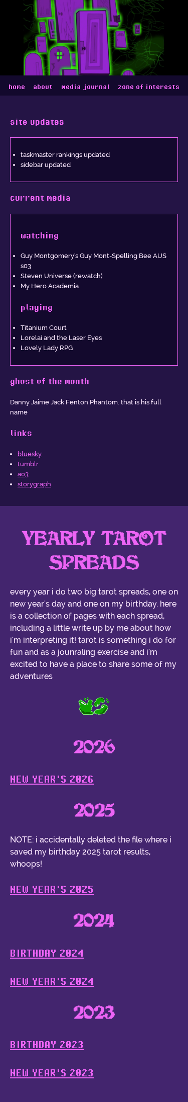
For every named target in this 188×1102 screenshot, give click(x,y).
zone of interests (148, 86)
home (17, 86)
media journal (85, 86)
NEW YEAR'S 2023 (52, 1072)
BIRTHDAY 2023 (47, 1044)
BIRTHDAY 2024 (47, 953)
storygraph (34, 484)
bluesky (30, 454)
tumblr (28, 464)
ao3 (23, 474)
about (43, 86)
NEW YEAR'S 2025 (52, 889)
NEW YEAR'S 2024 (52, 981)
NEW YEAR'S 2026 (52, 779)
